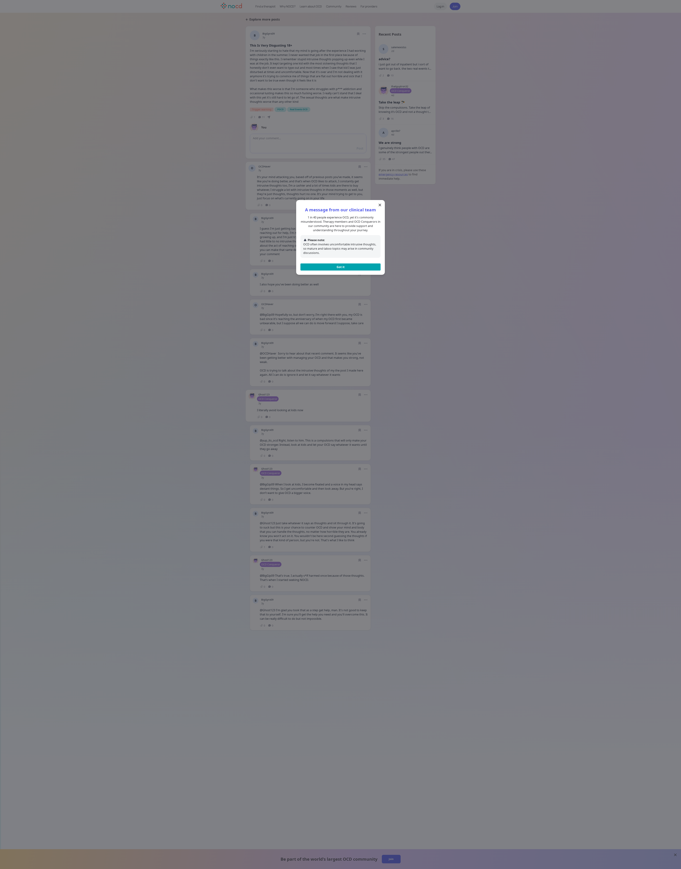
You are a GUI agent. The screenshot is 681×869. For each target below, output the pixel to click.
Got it (341, 267)
